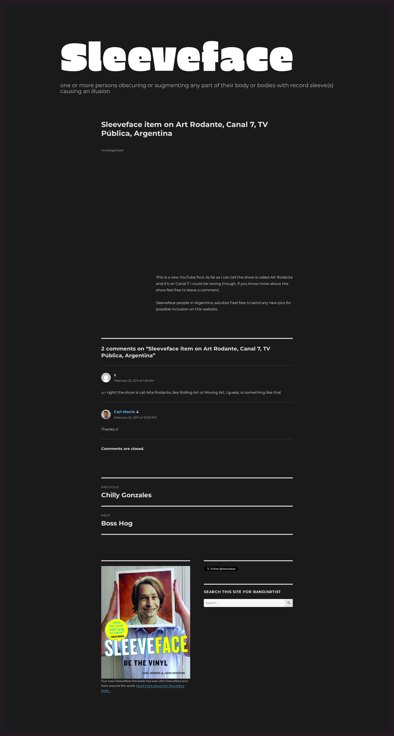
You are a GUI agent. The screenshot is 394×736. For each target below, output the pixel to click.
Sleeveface (177, 54)
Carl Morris (124, 412)
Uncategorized (112, 150)
